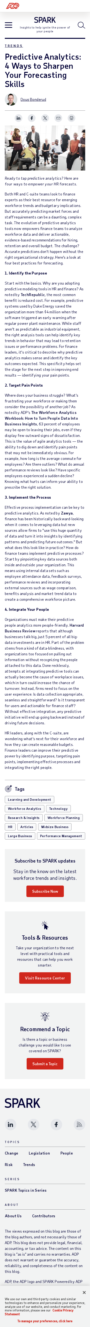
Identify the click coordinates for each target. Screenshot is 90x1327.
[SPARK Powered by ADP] (45, 20)
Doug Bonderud (33, 99)
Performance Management (61, 836)
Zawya (67, 513)
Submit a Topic (45, 1063)
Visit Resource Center (45, 978)
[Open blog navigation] (8, 25)
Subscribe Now (45, 891)
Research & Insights (24, 818)
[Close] (84, 1292)
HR (10, 827)
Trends (14, 46)
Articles (26, 827)
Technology (58, 808)
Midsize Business (54, 827)
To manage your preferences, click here (45, 1321)
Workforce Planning (64, 818)
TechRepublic (33, 294)
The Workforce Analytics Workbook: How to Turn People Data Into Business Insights (41, 418)
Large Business (20, 836)
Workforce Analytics (24, 808)
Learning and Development (29, 799)
